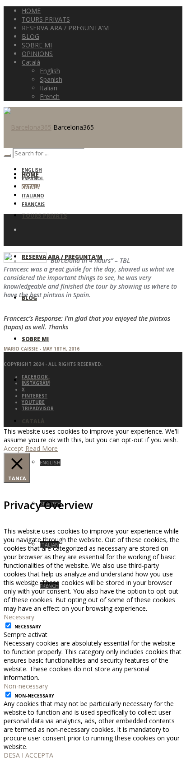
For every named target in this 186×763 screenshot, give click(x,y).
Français (33, 204)
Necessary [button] (19, 617)
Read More (41, 448)
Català (31, 187)
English (32, 170)
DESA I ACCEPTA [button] (28, 755)
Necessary (27, 626)
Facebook (35, 377)
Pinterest (34, 396)
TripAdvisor (38, 408)
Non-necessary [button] (26, 686)
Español (33, 178)
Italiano (33, 195)
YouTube (33, 402)
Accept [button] (13, 448)
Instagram (36, 383)
